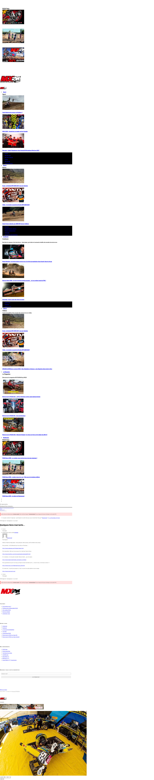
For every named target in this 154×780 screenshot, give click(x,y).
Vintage (7, 232)
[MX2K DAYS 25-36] (13, 42)
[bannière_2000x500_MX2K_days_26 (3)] (13, 23)
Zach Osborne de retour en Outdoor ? (12, 112)
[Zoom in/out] (9, 777)
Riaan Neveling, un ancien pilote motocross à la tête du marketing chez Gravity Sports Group (27, 261)
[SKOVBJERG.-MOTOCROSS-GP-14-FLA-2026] (13, 366)
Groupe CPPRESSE (16, 691)
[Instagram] (3, 69)
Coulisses (5, 236)
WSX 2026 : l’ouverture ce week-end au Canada (15, 131)
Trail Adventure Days (7, 653)
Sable (6, 159)
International (9, 163)
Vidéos (5, 308)
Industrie (7, 302)
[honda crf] (13, 201)
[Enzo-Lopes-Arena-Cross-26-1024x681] (13, 296)
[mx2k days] (13, 61)
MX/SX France (9, 157)
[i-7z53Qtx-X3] (13, 277)
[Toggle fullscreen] (6, 777)
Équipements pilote (10, 228)
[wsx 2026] (13, 128)
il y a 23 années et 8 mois (54, 517)
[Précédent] (1, 779)
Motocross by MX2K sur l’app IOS (9, 635)
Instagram (4, 626)
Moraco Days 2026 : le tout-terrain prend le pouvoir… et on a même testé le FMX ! (24, 280)
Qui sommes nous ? (6, 606)
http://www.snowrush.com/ (8, 571)
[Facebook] (3, 67)
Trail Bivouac (5, 654)
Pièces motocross (10, 230)
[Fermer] (1, 777)
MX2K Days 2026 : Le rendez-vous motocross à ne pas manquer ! (16, 26)
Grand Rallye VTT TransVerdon (9, 660)
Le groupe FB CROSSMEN (8, 629)
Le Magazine (6, 372)
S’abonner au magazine (8, 1)
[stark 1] (13, 220)
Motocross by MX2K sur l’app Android (10, 637)
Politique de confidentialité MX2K (10, 608)
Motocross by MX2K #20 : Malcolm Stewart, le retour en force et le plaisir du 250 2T (24, 434)
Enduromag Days (6, 651)
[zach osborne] (13, 109)
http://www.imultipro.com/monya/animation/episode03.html (16, 554)
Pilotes (7, 304)
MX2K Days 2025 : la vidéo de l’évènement (11, 64)
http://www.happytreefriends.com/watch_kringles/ (14, 559)
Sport (4, 92)
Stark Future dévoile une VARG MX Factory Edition (15, 223)
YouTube (4, 631)
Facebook (4, 628)
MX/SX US (8, 155)
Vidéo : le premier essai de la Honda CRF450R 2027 (16, 204)
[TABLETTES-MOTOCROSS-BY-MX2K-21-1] (13, 412)
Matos (4, 165)
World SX (7, 161)
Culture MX (8, 306)
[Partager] (3, 777)
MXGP (6, 153)
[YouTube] (3, 70)
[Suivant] (3, 779)
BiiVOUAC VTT (5, 658)
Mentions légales (6, 611)
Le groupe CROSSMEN (8, 4)
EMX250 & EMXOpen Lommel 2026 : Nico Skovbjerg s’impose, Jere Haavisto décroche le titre (27, 369)
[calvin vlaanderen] (13, 147)
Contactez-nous (6, 613)
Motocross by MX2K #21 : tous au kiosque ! (14, 415)
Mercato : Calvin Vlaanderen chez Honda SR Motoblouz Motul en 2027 (20, 150)
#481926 (16, 532)
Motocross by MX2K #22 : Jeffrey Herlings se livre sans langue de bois (21, 396)
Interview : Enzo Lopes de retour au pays (13, 299)
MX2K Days (5, 6)
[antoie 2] (13, 182)
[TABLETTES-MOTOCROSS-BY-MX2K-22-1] (13, 393)
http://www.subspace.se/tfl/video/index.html (13, 548)
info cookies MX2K (6, 610)
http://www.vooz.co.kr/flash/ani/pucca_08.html (13, 565)
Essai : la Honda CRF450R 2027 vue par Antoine (15, 185)
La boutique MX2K (7, 3)
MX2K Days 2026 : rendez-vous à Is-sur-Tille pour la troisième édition (17, 45)
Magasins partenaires (11, 234)
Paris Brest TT (5, 656)
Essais (7, 226)
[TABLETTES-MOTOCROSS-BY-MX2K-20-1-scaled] (13, 431)
